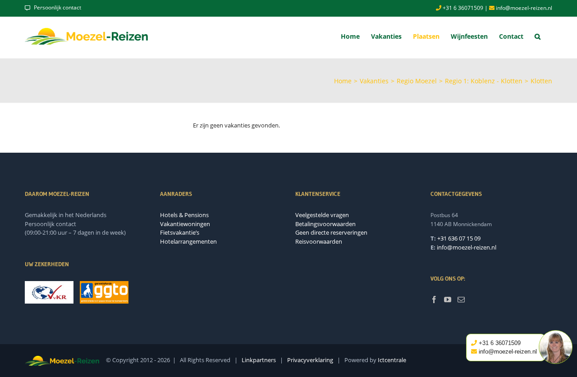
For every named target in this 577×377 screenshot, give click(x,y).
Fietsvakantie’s (179, 232)
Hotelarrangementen (188, 241)
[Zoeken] (538, 36)
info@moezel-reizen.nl (523, 8)
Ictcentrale (392, 360)
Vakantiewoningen (185, 224)
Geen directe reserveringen (331, 232)
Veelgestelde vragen (322, 215)
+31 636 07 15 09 (459, 238)
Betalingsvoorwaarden (325, 224)
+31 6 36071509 (462, 8)
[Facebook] (434, 299)
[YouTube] (447, 299)
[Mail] (461, 299)
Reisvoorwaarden (318, 241)
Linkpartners (259, 360)
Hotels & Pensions (184, 215)
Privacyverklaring (310, 360)
